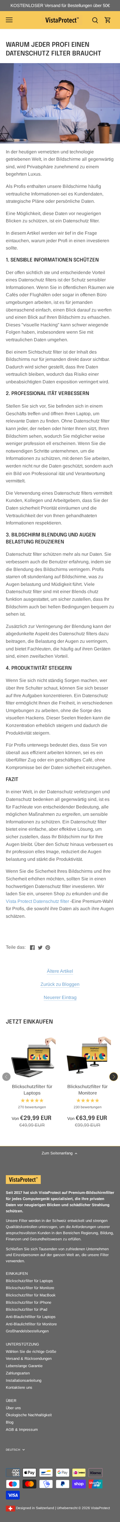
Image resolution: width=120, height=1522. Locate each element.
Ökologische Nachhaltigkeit (29, 1415)
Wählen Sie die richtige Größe (31, 1351)
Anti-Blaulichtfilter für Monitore (31, 1324)
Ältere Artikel (60, 971)
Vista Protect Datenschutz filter (37, 901)
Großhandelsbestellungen (27, 1331)
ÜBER (11, 1400)
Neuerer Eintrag (60, 997)
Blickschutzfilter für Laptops (32, 1089)
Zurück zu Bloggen (60, 984)
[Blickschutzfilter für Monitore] (87, 1057)
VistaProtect (100, 1508)
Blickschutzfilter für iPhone (28, 1302)
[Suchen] (95, 20)
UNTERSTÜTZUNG (22, 1344)
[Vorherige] (6, 1076)
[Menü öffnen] (9, 20)
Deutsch (13, 1449)
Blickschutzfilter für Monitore (87, 1089)
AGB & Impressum (22, 1429)
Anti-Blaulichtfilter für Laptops (31, 1317)
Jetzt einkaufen (29, 1022)
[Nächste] (113, 1076)
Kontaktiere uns (19, 1387)
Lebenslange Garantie (24, 1366)
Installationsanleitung (23, 1380)
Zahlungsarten (18, 1373)
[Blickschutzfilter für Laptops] (32, 1057)
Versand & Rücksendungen (29, 1358)
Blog (9, 1422)
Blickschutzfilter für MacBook (31, 1295)
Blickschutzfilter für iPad (26, 1309)
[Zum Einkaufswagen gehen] (107, 20)
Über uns (13, 1408)
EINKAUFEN (17, 1273)
